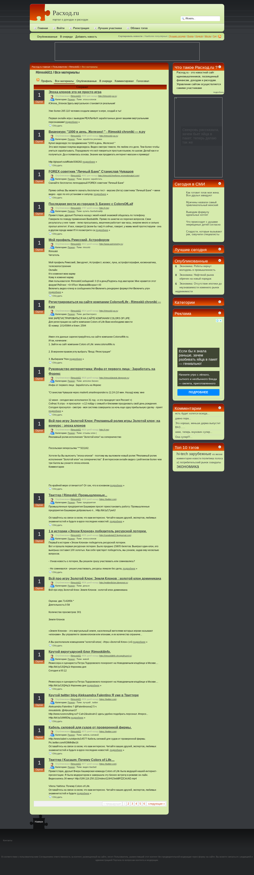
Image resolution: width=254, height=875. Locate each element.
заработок (88, 139)
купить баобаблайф (93, 211)
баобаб (92, 767)
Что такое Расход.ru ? (196, 67)
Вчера (190, 36)
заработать (96, 179)
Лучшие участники (110, 28)
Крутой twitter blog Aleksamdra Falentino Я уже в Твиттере (94, 695)
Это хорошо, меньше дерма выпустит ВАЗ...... (197, 425)
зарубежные (200, 454)
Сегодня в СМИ (190, 184)
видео (86, 767)
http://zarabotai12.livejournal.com (115, 535)
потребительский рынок (194, 462)
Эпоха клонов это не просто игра (75, 92)
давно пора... (183, 418)
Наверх (39, 821)
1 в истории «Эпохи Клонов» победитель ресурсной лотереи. (98, 531)
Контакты (7, 840)
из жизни (217, 454)
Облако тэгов (139, 28)
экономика (188, 466)
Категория (60, 99)
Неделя (199, 36)
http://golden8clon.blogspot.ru (113, 582)
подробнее (71, 122)
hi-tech (182, 454)
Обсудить (57, 125)
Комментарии (188, 408)
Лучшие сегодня (177, 36)
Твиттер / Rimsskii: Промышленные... (78, 495)
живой (86, 659)
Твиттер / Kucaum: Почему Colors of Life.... (81, 759)
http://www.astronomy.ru (111, 244)
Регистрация (81, 28)
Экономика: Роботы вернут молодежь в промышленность (197, 268)
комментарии (184, 458)
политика (208, 458)
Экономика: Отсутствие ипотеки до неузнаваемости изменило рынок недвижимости (198, 287)
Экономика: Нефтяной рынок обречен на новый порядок (196, 276)
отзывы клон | (90, 433)
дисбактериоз (89, 314)
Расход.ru (66, 12)
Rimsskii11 (74, 67)
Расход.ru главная (41, 67)
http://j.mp (104, 208)
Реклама (183, 313)
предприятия (89, 502)
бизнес (95, 381)
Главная (43, 28)
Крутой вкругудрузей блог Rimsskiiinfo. (80, 651)
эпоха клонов (89, 99)
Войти (60, 28)
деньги (86, 586)
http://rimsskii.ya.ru (107, 96)
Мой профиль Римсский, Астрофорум (79, 240)
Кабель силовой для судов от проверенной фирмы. (90, 727)
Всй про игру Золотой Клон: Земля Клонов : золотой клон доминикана (105, 578)
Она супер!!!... (183, 436)
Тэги (79, 99)
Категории (185, 302)
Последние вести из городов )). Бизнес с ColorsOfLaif (91, 204)
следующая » (156, 803)
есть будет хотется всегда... (192, 413)
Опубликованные (191, 261)
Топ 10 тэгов (187, 447)
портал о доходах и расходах (70, 19)
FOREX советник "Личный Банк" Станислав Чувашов (91, 171)
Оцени (39, 101)
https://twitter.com (107, 499)
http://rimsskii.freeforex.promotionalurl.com (118, 175)
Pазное (71, 99)
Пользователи (60, 67)
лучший (86, 702)
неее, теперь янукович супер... (193, 431)
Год (214, 36)
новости (196, 458)
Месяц (208, 36)
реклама (97, 139)
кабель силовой (91, 735)
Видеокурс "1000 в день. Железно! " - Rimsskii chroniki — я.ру (97, 131)
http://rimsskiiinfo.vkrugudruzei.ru (115, 656)
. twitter (94, 702)
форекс (86, 179)
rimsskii (86, 247)
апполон (87, 381)
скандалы (215, 462)
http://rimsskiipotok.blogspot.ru (114, 378)
